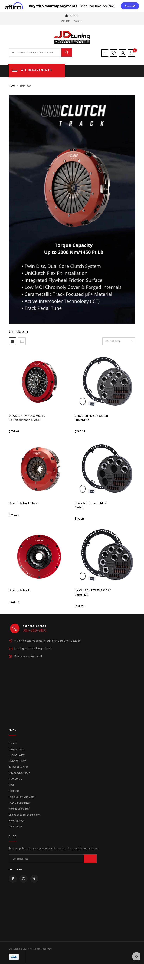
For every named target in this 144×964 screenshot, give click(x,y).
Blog (11, 784)
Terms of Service (18, 767)
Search (13, 743)
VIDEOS (74, 15)
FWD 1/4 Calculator (19, 802)
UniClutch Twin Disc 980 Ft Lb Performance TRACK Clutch (27, 420)
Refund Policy (17, 755)
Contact (65, 20)
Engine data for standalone (24, 814)
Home (12, 86)
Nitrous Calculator (19, 808)
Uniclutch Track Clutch (24, 503)
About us (14, 790)
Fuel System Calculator (22, 796)
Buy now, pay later (19, 773)
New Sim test (16, 820)
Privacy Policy (17, 749)
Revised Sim (16, 826)
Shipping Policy (17, 761)
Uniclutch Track (19, 590)
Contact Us (15, 778)
